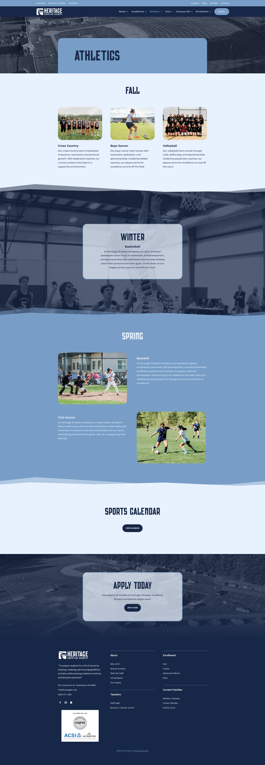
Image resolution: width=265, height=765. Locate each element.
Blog (204, 3)
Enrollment (202, 11)
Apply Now (133, 607)
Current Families (57, 3)
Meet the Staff (116, 673)
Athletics (155, 11)
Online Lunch (169, 707)
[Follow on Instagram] (65, 702)
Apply (221, 11)
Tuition (166, 668)
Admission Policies (171, 673)
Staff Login (115, 703)
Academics (138, 11)
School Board (116, 678)
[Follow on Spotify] (71, 702)
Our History (115, 682)
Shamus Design (141, 750)
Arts (167, 11)
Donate (214, 3)
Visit (165, 664)
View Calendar (132, 528)
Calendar (40, 3)
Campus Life (183, 11)
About (122, 11)
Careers (195, 3)
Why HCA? (115, 664)
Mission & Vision (118, 668)
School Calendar (170, 703)
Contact (225, 3)
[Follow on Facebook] (60, 702)
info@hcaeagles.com (67, 689)
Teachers (73, 3)
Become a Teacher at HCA (122, 707)
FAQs (165, 678)
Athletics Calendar (171, 698)
